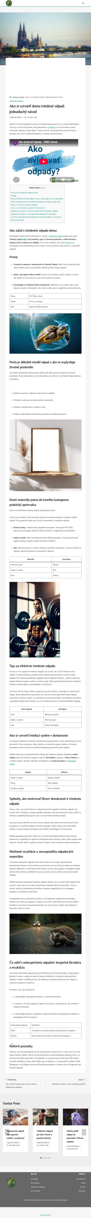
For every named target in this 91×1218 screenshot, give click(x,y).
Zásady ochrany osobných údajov (54, 1200)
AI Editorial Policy (45, 1215)
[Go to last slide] (7, 1132)
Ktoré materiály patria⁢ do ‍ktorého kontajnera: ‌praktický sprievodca (36, 202)
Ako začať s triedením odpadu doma (24, 193)
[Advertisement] (45, 74)
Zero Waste (35, 1191)
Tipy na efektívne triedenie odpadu (24, 205)
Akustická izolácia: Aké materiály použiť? (68, 1082)
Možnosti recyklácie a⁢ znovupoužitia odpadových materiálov (33, 214)
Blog (83, 1183)
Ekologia (34, 1179)
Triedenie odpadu (16, 101)
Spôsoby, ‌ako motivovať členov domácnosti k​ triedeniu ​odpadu (34, 211)
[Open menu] (83, 3)
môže (25, 239)
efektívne (52, 127)
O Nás (82, 1187)
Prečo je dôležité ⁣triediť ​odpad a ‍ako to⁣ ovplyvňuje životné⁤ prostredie (37, 199)
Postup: (13, 196)
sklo (46, 681)
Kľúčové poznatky (17, 220)
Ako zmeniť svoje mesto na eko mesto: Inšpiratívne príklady (21, 1083)
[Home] (10, 97)
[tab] (40, 1158)
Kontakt (82, 1191)
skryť (42, 188)
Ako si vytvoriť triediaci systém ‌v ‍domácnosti (27, 208)
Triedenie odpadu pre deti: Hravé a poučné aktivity (45, 1134)
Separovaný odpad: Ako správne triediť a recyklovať (15, 1134)
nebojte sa (70, 242)
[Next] (84, 1132)
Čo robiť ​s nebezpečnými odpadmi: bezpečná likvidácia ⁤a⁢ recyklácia (36, 217)
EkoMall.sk (18, 117)
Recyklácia (35, 1183)
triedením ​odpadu (56, 236)
